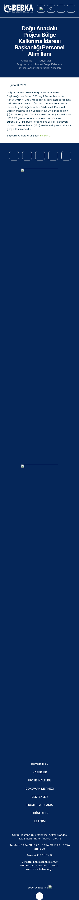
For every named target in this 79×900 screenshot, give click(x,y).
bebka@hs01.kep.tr (47, 865)
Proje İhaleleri (39, 780)
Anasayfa (26, 60)
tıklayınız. (45, 135)
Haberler (39, 772)
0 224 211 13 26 (51, 845)
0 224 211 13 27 (30, 845)
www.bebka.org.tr (42, 869)
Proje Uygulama (39, 805)
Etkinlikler (39, 813)
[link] (39, 312)
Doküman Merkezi (40, 788)
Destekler (39, 797)
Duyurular (45, 60)
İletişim (40, 821)
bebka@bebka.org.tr (45, 861)
